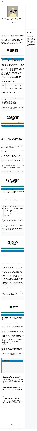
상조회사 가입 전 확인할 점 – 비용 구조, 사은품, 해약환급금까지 (31, 42)
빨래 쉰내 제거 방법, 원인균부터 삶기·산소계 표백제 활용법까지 (31, 39)
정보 (12, 424)
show (5, 407)
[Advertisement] (12, 29)
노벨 (2, 1)
